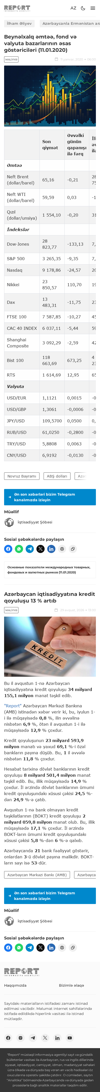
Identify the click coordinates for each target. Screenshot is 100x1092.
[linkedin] (51, 549)
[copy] (73, 549)
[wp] (19, 549)
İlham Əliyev (19, 23)
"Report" (13, 705)
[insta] (20, 1038)
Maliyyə (11, 59)
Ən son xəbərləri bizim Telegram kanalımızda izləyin (44, 497)
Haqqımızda (15, 985)
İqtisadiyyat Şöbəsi (35, 522)
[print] (62, 549)
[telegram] (30, 549)
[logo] (17, 8)
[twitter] (40, 549)
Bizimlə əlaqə (71, 985)
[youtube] (70, 1038)
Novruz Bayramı (21, 476)
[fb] (8, 549)
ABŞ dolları (57, 476)
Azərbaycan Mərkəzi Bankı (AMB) (37, 875)
